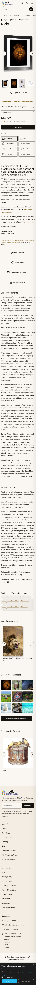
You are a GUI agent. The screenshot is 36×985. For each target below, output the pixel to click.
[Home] (8, 3)
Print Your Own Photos (10, 855)
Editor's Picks (7, 837)
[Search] (31, 9)
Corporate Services (9, 851)
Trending (5, 842)
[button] (18, 977)
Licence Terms (7, 894)
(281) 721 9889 (10, 921)
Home (4, 597)
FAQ (3, 872)
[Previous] (4, 53)
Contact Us (6, 829)
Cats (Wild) (23, 597)
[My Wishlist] (22, 3)
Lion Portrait (5, 240)
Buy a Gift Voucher (9, 859)
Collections (26, 15)
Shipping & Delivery (9, 886)
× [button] (33, 965)
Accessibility (6, 868)
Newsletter (6, 903)
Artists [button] (16, 15)
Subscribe (28, 806)
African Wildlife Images (17, 240)
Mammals (16, 597)
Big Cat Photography (13, 242)
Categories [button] (7, 15)
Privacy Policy (7, 877)
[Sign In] (32, 3)
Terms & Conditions (9, 890)
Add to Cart (18, 127)
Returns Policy (7, 881)
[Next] (32, 53)
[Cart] (27, 3)
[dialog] (18, 974)
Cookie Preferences (9, 908)
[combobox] (15, 9)
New (3, 846)
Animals (9, 597)
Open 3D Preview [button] (20, 93)
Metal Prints (6, 899)
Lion (29, 597)
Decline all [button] (26, 981)
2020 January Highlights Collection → (16, 718)
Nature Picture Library (13, 601)
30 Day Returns (27, 222)
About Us (5, 824)
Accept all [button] (9, 981)
